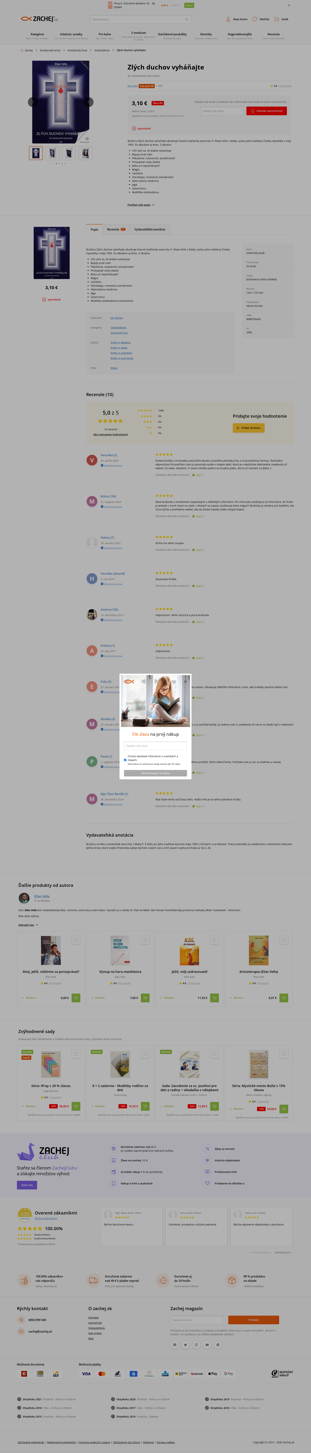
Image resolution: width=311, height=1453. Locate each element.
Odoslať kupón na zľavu (155, 773)
